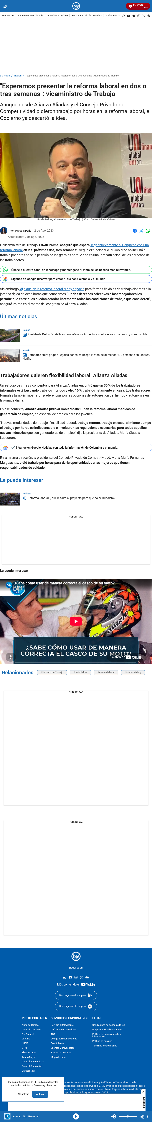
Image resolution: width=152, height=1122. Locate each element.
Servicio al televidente (62, 1025)
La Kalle (26, 1039)
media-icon (76, 1116)
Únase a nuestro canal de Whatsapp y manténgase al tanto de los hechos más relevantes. (71, 270)
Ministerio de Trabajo (52, 672)
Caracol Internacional (33, 1061)
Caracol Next (28, 1071)
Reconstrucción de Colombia (87, 15)
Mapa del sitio (58, 1057)
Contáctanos (57, 1043)
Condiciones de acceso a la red (108, 1025)
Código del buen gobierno (64, 1039)
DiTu (24, 1048)
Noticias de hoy (133, 672)
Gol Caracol (28, 1034)
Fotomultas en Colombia (30, 15)
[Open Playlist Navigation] (147, 1116)
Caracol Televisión (31, 1029)
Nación (18, 76)
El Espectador (29, 1052)
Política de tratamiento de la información (106, 1035)
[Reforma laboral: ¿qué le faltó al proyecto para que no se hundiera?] (10, 499)
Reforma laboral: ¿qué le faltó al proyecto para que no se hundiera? (71, 498)
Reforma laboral (106, 672)
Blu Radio (5, 76)
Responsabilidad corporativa (107, 1029)
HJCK (25, 1043)
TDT (53, 1034)
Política (27, 493)
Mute (113, 1116)
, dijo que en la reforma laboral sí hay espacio (51, 289)
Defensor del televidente (63, 1029)
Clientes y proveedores (63, 1048)
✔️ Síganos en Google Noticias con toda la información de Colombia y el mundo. (64, 447)
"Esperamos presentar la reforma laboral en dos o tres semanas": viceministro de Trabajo (72, 76)
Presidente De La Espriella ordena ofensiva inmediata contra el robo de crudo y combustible (87, 334)
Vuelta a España (113, 15)
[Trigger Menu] (5, 6)
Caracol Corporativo (32, 1066)
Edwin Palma (80, 672)
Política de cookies (102, 1041)
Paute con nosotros (61, 1052)
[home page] (76, 6)
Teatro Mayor (29, 1057)
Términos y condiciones (104, 1046)
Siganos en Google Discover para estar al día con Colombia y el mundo (58, 279)
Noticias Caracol (30, 1025)
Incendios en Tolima (57, 15)
